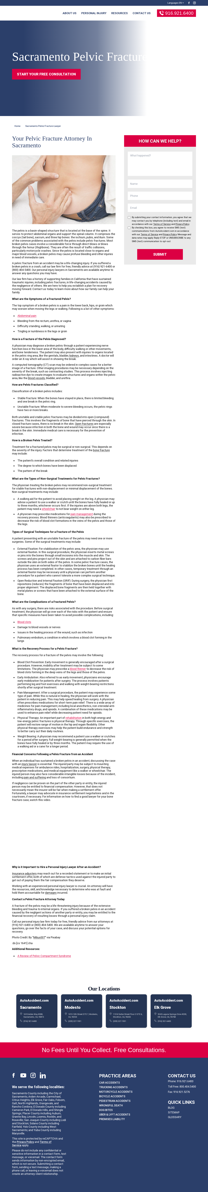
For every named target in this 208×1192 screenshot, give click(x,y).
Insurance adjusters (24, 873)
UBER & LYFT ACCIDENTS (114, 1114)
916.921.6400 (179, 13)
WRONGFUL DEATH (111, 1105)
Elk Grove (162, 1007)
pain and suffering (35, 777)
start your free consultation (46, 74)
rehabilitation (73, 717)
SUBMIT (160, 254)
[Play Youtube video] (64, 833)
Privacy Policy (25, 1141)
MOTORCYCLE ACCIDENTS (115, 1091)
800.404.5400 (188, 1086)
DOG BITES (106, 1110)
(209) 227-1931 (74, 1021)
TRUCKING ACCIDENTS (113, 1087)
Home (17, 126)
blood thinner (78, 668)
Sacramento (30, 1007)
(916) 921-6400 (30, 1021)
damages (51, 892)
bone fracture (101, 450)
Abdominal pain (27, 315)
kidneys (74, 355)
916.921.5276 (181, 1091)
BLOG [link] (171, 1107)
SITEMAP (174, 1112)
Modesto (73, 1007)
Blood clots (24, 622)
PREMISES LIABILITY (112, 1119)
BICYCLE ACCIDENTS (112, 1096)
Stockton (117, 1007)
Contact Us (142, 13)
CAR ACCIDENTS (109, 1082)
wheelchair (48, 508)
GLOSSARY (174, 1117)
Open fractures (84, 423)
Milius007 (39, 937)
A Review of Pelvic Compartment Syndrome (44, 956)
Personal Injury (93, 13)
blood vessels (36, 378)
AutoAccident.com (34, 1000)
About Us (69, 13)
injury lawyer (29, 764)
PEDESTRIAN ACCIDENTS (114, 1100)
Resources (119, 13)
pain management (82, 514)
